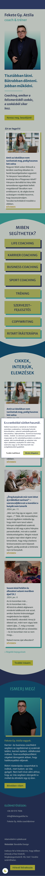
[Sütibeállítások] (5, 871)
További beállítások (13, 453)
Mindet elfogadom (31, 453)
